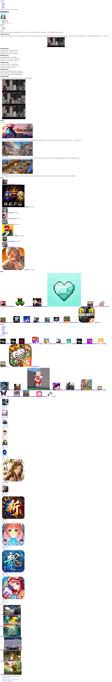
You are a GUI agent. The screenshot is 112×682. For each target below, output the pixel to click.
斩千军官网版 (4, 519)
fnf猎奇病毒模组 (4, 455)
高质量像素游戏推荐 (5, 333)
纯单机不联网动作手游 (5, 138)
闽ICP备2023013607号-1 (10, 680)
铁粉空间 (3, 329)
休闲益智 (11, 9)
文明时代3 (3, 331)
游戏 (9, 9)
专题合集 (3, 5)
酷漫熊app (3, 334)
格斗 (4, 24)
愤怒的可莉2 (4, 435)
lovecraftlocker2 (4, 332)
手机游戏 (3, 3)
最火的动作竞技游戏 (5, 156)
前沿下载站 (2, 0)
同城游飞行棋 (4, 599)
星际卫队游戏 (4, 406)
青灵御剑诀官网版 (5, 482)
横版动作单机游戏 (5, 174)
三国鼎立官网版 (4, 492)
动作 (1, 24)
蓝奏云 (3, 330)
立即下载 (1, 25)
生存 (2, 24)
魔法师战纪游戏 (4, 546)
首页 (3, 2)
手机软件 (3, 4)
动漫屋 (3, 328)
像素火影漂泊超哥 (5, 445)
